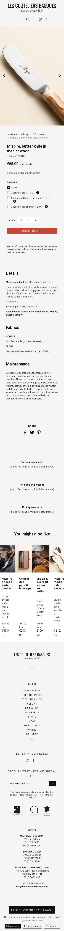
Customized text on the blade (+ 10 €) (30, 198)
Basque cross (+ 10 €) (22, 193)
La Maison (32, 708)
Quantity (11, 220)
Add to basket (32, 231)
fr (34, 19)
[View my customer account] (40, 19)
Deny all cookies (32, 926)
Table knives (32, 690)
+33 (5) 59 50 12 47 (32, 845)
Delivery (32, 734)
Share (25, 432)
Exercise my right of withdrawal (32, 910)
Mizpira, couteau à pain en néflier (42, 585)
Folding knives (32, 695)
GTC (32, 738)
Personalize (52, 926)
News (32, 721)
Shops (32, 716)
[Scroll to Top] (32, 670)
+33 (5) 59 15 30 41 (32, 861)
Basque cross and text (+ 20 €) (26, 206)
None (14, 187)
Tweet (32, 432)
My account (32, 725)
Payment (32, 730)
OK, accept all (13, 926)
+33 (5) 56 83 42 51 (32, 877)
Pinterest (39, 432)
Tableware (16, 156)
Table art (32, 703)
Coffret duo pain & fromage (25, 583)
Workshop (32, 712)
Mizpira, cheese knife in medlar (7, 583)
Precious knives (32, 699)
